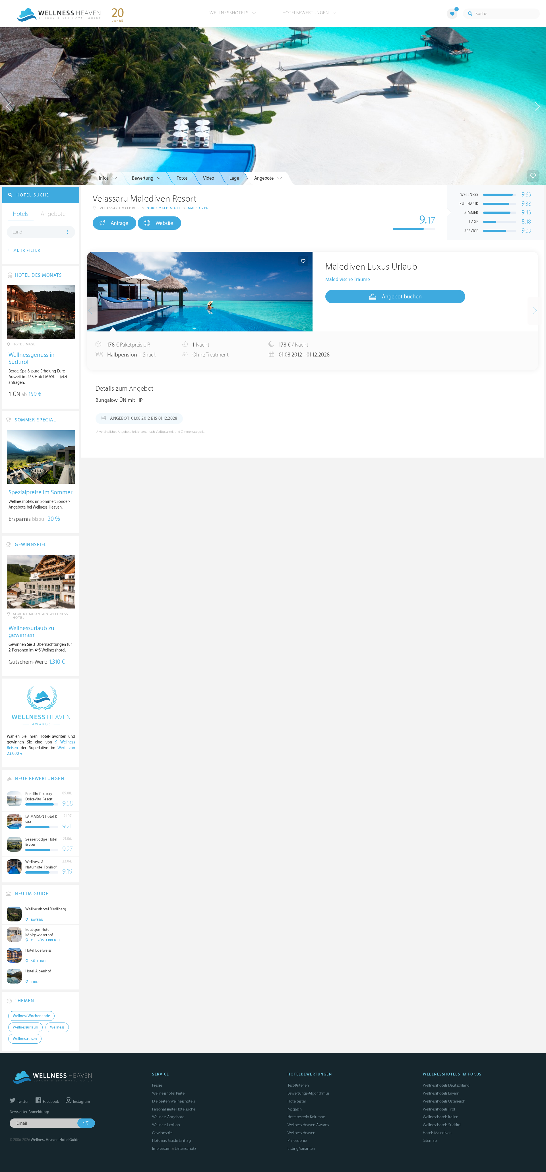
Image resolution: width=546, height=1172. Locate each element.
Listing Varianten (301, 1148)
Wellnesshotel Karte (168, 1093)
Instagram (81, 1101)
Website (164, 223)
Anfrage (119, 223)
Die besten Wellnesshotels (173, 1101)
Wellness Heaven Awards (308, 1124)
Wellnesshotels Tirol (439, 1109)
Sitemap (430, 1140)
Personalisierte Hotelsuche (173, 1109)
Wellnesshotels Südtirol (442, 1124)
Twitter (22, 1101)
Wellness (57, 1027)
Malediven (198, 208)
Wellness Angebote (168, 1116)
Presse (157, 1085)
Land (17, 232)
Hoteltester (297, 1101)
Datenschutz (185, 1148)
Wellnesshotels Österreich (444, 1101)
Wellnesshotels (230, 12)
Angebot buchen (402, 297)
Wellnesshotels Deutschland (446, 1085)
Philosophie (297, 1140)
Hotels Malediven (437, 1132)
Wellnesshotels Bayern (441, 1093)
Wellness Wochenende (31, 1016)
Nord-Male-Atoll (164, 208)
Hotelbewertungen (306, 12)
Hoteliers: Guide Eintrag (171, 1140)
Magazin (295, 1109)
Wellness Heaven (301, 1132)
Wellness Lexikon (166, 1124)
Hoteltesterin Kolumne (306, 1116)
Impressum (161, 1148)
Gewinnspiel (162, 1132)
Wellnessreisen (25, 1038)
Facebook (50, 1101)
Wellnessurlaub (25, 1027)
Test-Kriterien (298, 1085)
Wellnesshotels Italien (440, 1116)
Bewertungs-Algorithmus (308, 1093)
